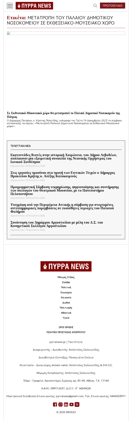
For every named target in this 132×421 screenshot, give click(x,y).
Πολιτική (66, 287)
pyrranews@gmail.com (69, 396)
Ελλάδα (66, 282)
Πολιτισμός (66, 307)
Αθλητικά (66, 312)
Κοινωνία (66, 297)
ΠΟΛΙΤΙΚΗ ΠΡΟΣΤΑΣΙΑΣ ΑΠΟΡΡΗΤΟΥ (66, 332)
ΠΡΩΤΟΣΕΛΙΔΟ (112, 5)
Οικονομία (66, 292)
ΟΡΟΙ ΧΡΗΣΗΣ (66, 327)
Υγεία (66, 317)
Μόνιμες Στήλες (66, 277)
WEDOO (71, 412)
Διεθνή (66, 302)
